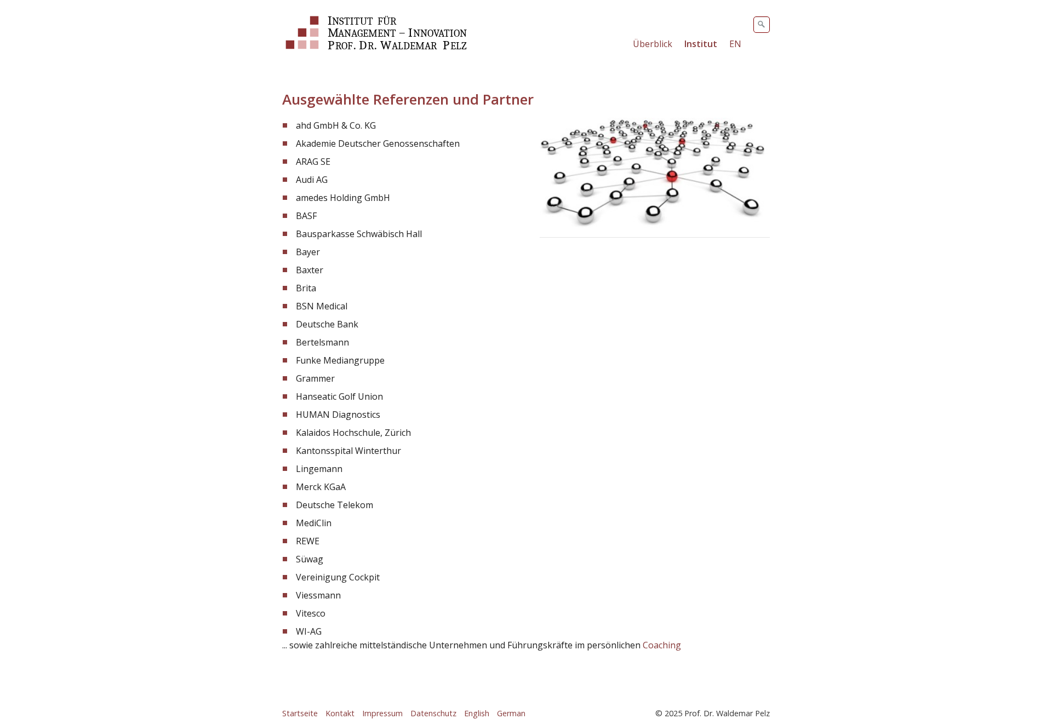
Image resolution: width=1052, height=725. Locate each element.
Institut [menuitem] (700, 44)
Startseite (300, 713)
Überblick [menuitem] (652, 44)
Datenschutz (433, 713)
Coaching (662, 645)
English (476, 713)
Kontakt (340, 713)
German (511, 713)
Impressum (382, 713)
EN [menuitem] (735, 44)
